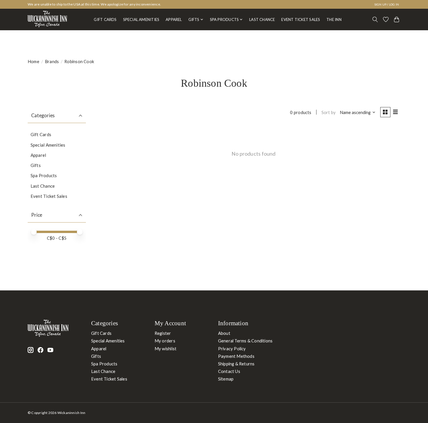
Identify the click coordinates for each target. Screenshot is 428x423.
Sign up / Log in (386, 4)
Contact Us (229, 371)
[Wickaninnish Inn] (47, 19)
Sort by (328, 112)
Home (33, 61)
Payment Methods (236, 356)
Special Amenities (141, 19)
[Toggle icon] (375, 19)
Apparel (174, 19)
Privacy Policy (232, 348)
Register (163, 333)
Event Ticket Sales (300, 19)
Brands (52, 61)
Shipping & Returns (236, 363)
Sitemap (226, 378)
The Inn (334, 19)
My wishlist (165, 348)
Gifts (36, 165)
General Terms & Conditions (245, 340)
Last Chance (262, 19)
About (224, 333)
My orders (165, 340)
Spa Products (44, 175)
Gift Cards (105, 19)
